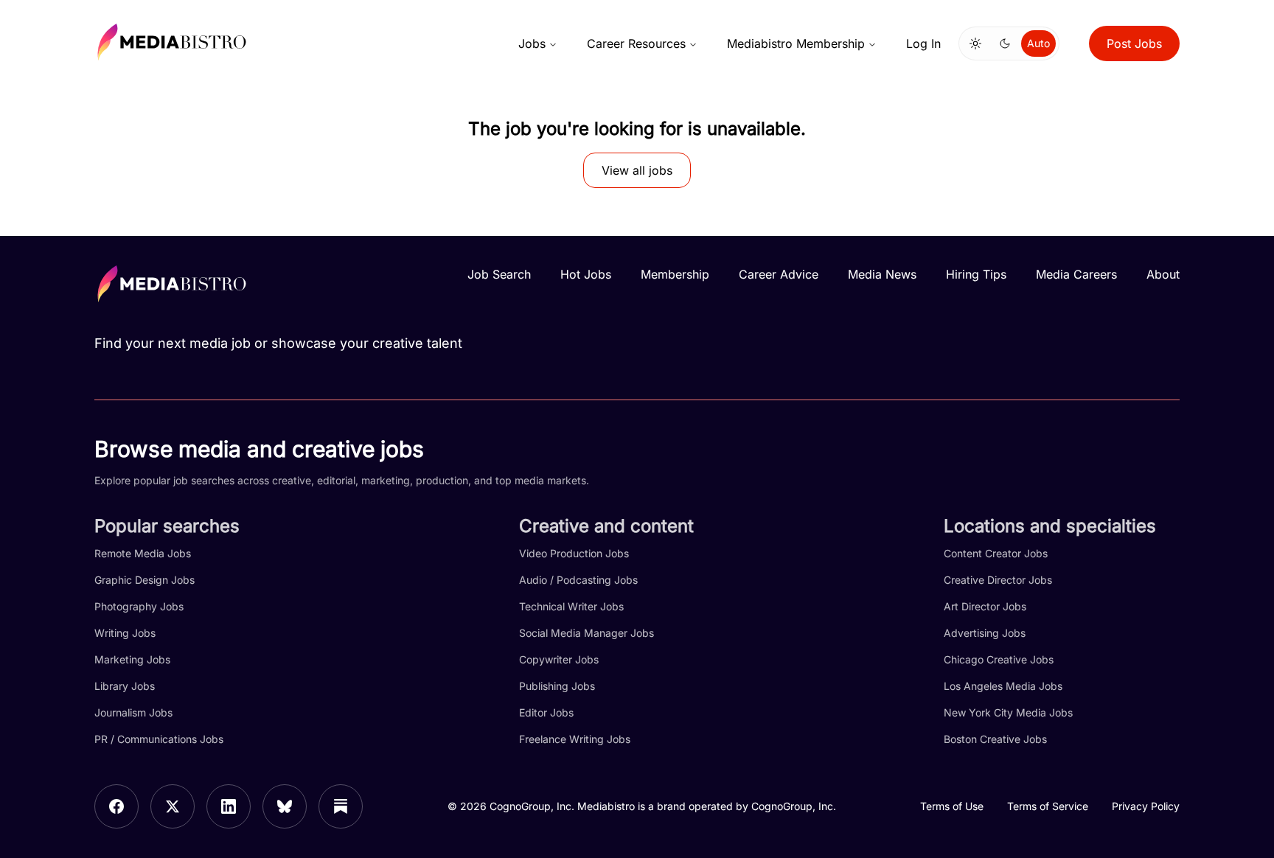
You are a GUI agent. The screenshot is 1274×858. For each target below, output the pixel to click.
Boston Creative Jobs (995, 739)
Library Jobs (124, 686)
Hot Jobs (585, 274)
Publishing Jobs (557, 686)
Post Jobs (1134, 43)
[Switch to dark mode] (1005, 43)
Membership (675, 274)
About (1163, 274)
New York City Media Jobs (1008, 712)
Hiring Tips (976, 274)
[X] (172, 806)
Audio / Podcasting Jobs (578, 579)
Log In (923, 43)
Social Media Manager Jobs (586, 633)
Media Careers (1076, 274)
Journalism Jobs (133, 712)
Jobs (532, 43)
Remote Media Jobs (142, 553)
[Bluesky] (284, 806)
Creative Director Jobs (998, 579)
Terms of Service (1047, 806)
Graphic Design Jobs (144, 579)
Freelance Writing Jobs (574, 739)
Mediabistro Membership (796, 43)
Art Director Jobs (985, 606)
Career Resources (636, 43)
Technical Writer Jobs (571, 606)
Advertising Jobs (985, 633)
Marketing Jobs (132, 659)
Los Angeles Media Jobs (1003, 686)
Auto (1038, 43)
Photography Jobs (139, 606)
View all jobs (637, 170)
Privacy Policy (1146, 806)
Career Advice (778, 274)
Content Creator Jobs (996, 553)
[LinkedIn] (228, 806)
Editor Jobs (546, 712)
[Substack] (340, 806)
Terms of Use (952, 806)
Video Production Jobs (574, 553)
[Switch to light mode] (975, 43)
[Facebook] (116, 806)
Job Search (499, 274)
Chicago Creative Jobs (999, 659)
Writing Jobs (125, 633)
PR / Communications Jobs (158, 739)
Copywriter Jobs (559, 659)
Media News (882, 274)
